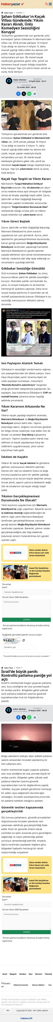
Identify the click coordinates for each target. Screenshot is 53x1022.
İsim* (4, 587)
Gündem (19, 13)
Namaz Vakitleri (38, 985)
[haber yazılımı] (26, 1018)
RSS (8, 1010)
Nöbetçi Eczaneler (21, 985)
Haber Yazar (8, 13)
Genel (18, 668)
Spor (31, 974)
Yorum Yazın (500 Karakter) (15, 597)
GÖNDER (26, 619)
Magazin (13, 974)
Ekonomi (38, 974)
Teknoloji (48, 974)
